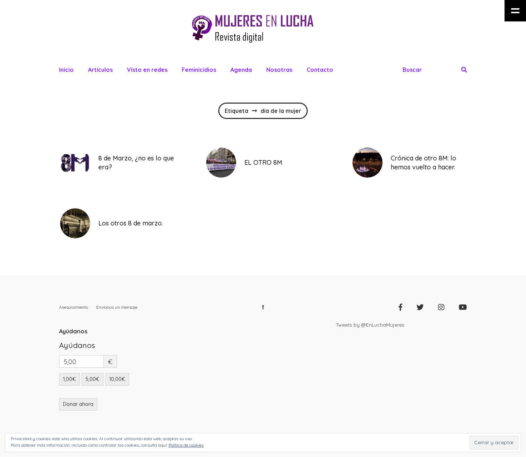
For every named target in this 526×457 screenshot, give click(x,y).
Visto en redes (147, 69)
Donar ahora (78, 404)
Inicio (66, 69)
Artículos (100, 69)
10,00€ (117, 379)
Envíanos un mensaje (116, 307)
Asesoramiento (73, 307)
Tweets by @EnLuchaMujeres (370, 325)
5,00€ (92, 379)
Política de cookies (186, 445)
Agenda (241, 69)
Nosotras (279, 69)
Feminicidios (199, 69)
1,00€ (69, 379)
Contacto (320, 69)
